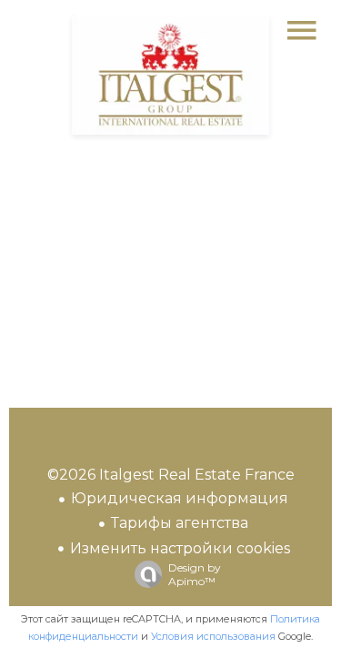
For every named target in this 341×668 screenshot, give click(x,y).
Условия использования (213, 636)
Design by (194, 574)
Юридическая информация (179, 498)
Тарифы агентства (179, 522)
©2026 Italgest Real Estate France (171, 474)
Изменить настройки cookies (180, 548)
